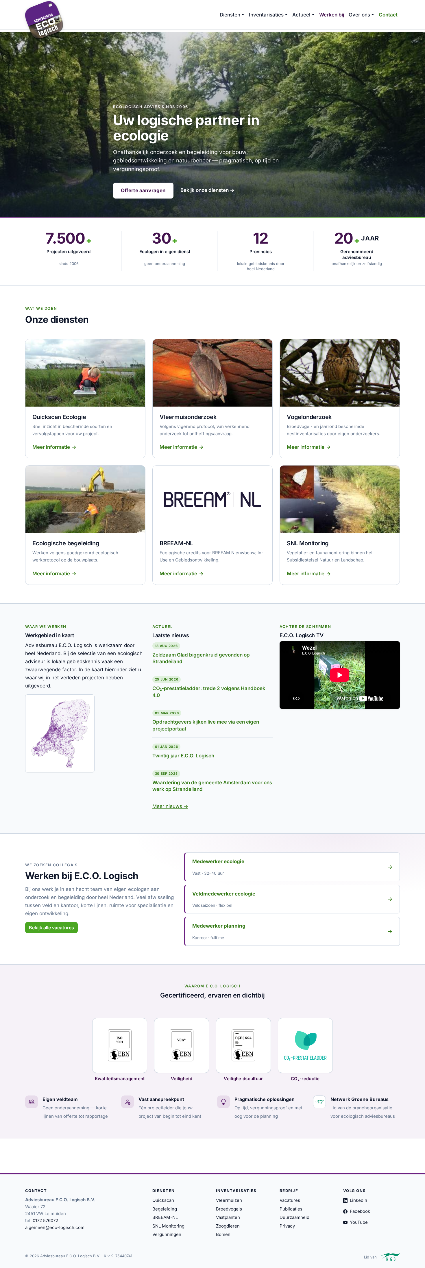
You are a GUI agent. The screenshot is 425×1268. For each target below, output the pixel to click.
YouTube (359, 1222)
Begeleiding (164, 1209)
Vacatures (290, 1200)
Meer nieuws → (170, 806)
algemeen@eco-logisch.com (54, 1227)
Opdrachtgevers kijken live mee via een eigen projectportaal (205, 725)
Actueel (301, 15)
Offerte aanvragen (143, 190)
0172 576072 (45, 1220)
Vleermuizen (229, 1200)
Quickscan (163, 1200)
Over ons (359, 15)
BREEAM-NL (165, 1217)
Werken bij (331, 15)
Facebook (360, 1211)
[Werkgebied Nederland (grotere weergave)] (60, 733)
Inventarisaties (266, 15)
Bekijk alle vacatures (51, 927)
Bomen (223, 1234)
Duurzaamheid (294, 1217)
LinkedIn (358, 1200)
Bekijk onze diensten (207, 190)
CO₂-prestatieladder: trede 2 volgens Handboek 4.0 (208, 691)
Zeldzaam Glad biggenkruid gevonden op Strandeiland (201, 658)
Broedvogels (229, 1209)
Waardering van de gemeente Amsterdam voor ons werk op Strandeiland (212, 786)
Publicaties (291, 1209)
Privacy (287, 1226)
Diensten (230, 15)
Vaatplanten (228, 1217)
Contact (388, 15)
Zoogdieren (228, 1226)
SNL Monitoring (168, 1226)
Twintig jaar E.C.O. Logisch (183, 756)
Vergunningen (166, 1234)
